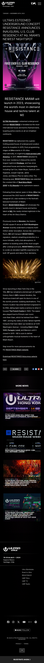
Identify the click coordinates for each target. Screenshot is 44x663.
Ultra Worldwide (28, 569)
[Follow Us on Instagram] (13, 622)
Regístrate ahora (21, 659)
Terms (26, 644)
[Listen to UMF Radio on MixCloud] (30, 622)
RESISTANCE (27, 575)
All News (16, 369)
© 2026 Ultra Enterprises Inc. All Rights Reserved (22, 638)
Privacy (18, 644)
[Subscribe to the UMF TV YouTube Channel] (24, 622)
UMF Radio (26, 584)
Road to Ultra (27, 572)
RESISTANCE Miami (19, 99)
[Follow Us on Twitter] (18, 622)
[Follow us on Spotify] (35, 622)
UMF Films (26, 578)
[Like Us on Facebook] (8, 622)
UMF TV (25, 581)
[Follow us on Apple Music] (22, 630)
